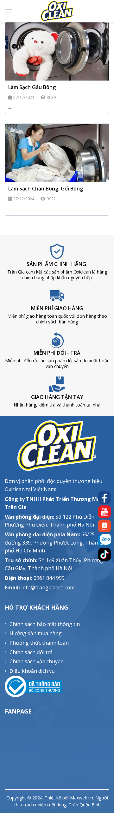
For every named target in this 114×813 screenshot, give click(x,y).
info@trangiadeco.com (47, 587)
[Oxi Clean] (57, 11)
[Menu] (8, 11)
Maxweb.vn (81, 798)
